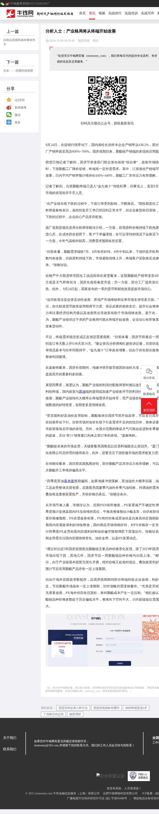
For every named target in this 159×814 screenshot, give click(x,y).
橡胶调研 (75, 714)
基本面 (69, 481)
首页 (82, 13)
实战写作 (147, 13)
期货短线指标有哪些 (106, 707)
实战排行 (115, 13)
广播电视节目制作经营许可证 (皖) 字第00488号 (98, 798)
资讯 (92, 13)
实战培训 (131, 13)
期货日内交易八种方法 (73, 707)
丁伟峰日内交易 (53, 714)
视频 (102, 13)
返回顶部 (149, 410)
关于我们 (9, 737)
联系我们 (9, 749)
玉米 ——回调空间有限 (18, 70)
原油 (82, 391)
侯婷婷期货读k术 (136, 707)
